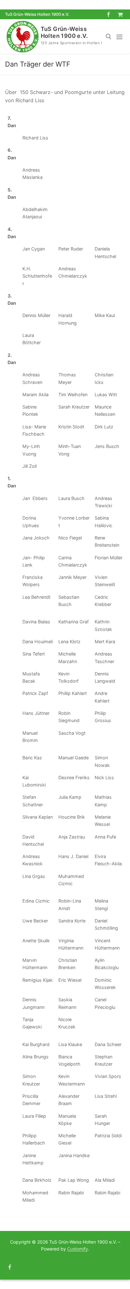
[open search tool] (108, 36)
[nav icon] (120, 36)
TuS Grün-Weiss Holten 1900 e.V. (64, 32)
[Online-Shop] (120, 14)
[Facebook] (109, 14)
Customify (77, 1248)
